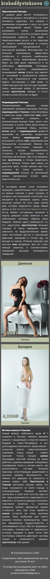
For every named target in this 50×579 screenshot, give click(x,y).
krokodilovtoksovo (22, 3)
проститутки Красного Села (32, 209)
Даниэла (25, 263)
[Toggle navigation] (46, 3)
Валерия (25, 347)
